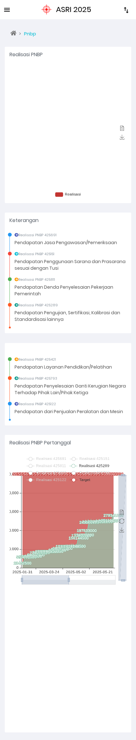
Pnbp (30, 33)
